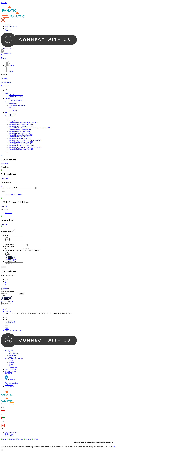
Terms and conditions (11, 383)
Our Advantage (6, 82)
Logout (11, 71)
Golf (6, 112)
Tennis (7, 102)
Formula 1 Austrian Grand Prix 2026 (20, 130)
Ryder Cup (12, 114)
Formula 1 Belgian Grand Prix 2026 (20, 133)
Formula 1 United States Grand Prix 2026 (21, 145)
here (114, 447)
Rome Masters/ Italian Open (17, 105)
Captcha (7, 254)
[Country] (1, 57)
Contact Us (7, 53)
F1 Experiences (13, 121)
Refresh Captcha (11, 260)
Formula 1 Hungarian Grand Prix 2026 (21, 135)
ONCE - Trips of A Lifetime (13, 195)
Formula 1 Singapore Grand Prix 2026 (20, 144)
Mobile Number (10, 246)
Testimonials (5, 86)
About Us (8, 25)
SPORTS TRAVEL (11, 369)
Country (7, 243)
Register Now (5, 288)
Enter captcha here (10, 261)
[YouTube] (19, 439)
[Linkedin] (12, 439)
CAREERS (12, 357)
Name (6, 235)
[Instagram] (4, 439)
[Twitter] (5, 285)
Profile (12, 65)
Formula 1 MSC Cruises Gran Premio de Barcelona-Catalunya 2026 (30, 128)
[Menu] (3, 22)
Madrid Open (13, 103)
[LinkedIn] (5, 281)
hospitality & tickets (11, 26)
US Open (11, 107)
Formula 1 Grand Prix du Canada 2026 (21, 124)
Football (7, 98)
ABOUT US (9, 350)
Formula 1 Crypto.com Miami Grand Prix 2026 (23, 122)
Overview (4, 78)
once (6, 28)
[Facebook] (5, 283)
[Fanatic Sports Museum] (9, 11)
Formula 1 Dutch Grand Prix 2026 (19, 137)
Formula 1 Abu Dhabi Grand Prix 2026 (21, 149)
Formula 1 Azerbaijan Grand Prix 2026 (21, 142)
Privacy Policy (9, 386)
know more (4, 163)
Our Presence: (5, 404)
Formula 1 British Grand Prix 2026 (19, 131)
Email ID (7, 239)
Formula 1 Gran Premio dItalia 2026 (20, 138)
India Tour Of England (16, 96)
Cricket (7, 93)
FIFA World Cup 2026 (15, 100)
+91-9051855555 (10, 321)
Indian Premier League (16, 95)
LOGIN (3, 58)
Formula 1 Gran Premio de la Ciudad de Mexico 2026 (25, 147)
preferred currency (7, 48)
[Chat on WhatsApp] (39, 46)
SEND (21, 293)
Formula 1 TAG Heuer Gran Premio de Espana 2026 (25, 140)
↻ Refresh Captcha (7, 301)
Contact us (11, 380)
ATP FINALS (13, 110)
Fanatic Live (8, 30)
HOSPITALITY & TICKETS (14, 359)
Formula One (9, 116)
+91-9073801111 (10, 323)
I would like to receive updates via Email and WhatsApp (22, 250)
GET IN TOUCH (10, 371)
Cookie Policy (9, 385)
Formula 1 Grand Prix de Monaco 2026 (21, 126)
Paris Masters (13, 109)
